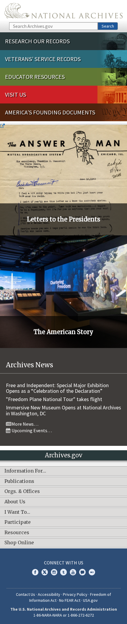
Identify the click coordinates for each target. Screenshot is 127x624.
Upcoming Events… (31, 430)
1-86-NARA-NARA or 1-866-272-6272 (63, 615)
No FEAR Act (69, 600)
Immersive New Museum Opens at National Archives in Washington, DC (63, 410)
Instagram (54, 572)
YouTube (72, 572)
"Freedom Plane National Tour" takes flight (54, 399)
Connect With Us (63, 563)
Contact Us (25, 594)
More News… (24, 424)
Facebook (35, 572)
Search (108, 26)
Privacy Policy (75, 594)
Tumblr (63, 572)
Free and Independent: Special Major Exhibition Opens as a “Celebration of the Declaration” (57, 388)
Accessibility (49, 594)
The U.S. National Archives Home (63, 10)
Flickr (91, 572)
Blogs (82, 572)
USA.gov (90, 600)
